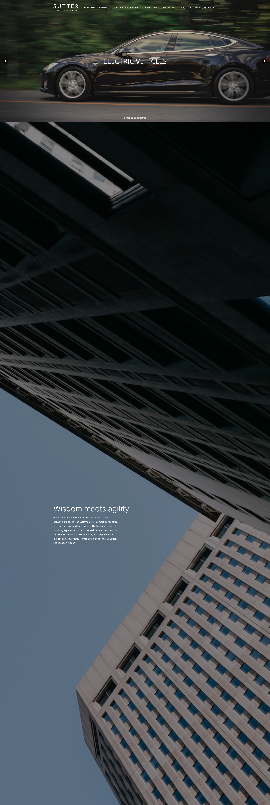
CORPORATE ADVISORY (125, 7)
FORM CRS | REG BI (205, 7)
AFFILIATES (168, 7)
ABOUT (185, 7)
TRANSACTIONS (150, 7)
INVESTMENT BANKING (96, 7)
